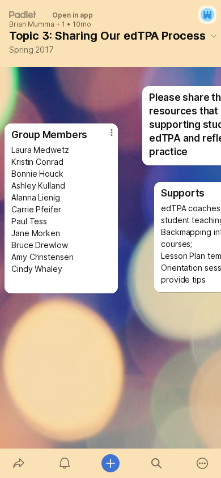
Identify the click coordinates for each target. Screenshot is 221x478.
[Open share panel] (18, 463)
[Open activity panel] (64, 463)
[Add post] (110, 463)
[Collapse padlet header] (213, 35)
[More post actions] (104, 137)
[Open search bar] (157, 463)
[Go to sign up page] (207, 15)
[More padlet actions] (202, 463)
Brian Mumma (31, 24)
